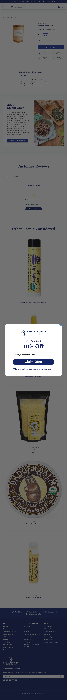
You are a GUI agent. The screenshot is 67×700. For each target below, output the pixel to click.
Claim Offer (33, 361)
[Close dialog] (60, 325)
